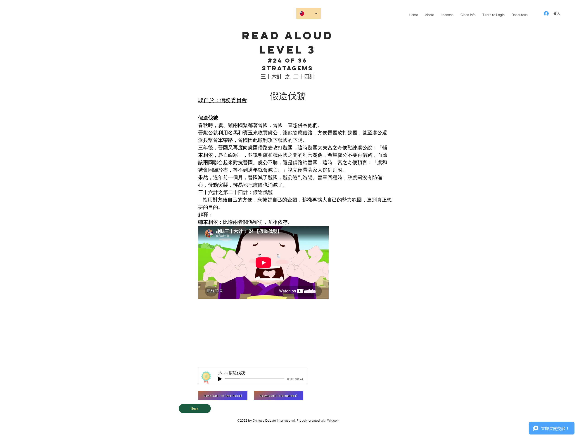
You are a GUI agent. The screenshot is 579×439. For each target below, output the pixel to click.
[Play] (220, 379)
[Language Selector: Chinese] (308, 13)
